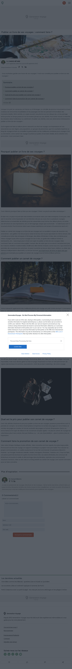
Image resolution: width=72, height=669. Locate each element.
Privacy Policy (47, 353)
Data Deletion (25, 353)
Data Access (36, 353)
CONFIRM (18, 346)
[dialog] (36, 334)
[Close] (68, 315)
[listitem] (36, 341)
